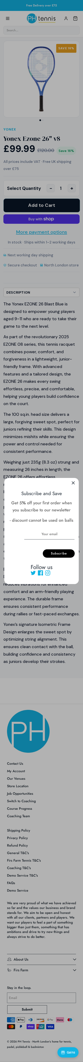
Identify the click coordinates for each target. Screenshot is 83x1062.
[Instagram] (47, 572)
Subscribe (59, 553)
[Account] (66, 18)
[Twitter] (33, 572)
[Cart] (75, 18)
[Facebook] (40, 572)
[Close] (73, 483)
